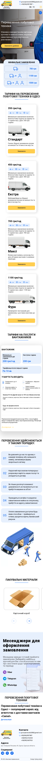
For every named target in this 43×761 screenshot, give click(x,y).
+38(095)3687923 (27, 740)
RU (34, 7)
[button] (29, 621)
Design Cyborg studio (36, 759)
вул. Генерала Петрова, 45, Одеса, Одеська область (18, 746)
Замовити (22, 151)
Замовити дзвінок (11, 46)
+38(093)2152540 (27, 738)
